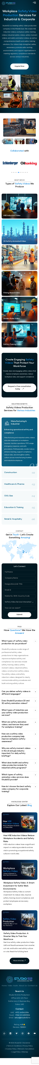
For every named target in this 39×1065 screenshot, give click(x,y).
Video (10, 986)
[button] (35, 141)
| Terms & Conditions (13, 1046)
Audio (15, 986)
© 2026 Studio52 (15, 1043)
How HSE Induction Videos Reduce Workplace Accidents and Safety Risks (18, 839)
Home (4, 986)
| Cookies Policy (10, 1049)
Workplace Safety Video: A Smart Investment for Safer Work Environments (18, 886)
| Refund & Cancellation (25, 1049)
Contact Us (32, 986)
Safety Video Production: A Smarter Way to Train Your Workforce (15, 936)
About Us (23, 986)
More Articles (18, 961)
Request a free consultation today (19, 388)
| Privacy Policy (27, 1046)
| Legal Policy (16, 1052)
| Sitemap (24, 1052)
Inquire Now (19, 66)
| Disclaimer (26, 1043)
